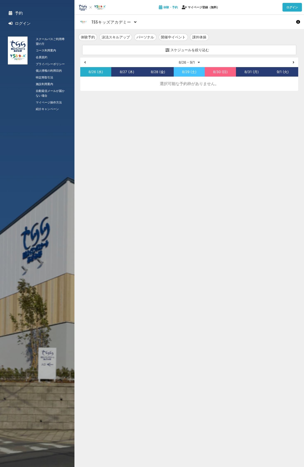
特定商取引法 (44, 77)
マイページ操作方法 (49, 102)
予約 (18, 13)
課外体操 (199, 37)
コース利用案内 (46, 50)
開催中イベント (173, 37)
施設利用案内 (44, 84)
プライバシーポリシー (50, 64)
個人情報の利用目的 (49, 70)
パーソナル (145, 37)
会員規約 (41, 57)
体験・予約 (170, 7)
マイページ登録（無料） (204, 7)
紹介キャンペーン (47, 109)
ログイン (292, 7)
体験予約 (88, 37)
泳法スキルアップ (116, 37)
